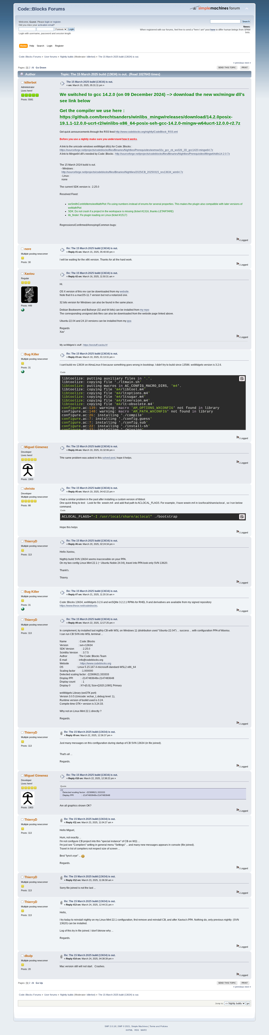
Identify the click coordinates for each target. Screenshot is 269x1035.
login (47, 22)
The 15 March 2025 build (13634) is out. (89, 81)
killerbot (91, 56)
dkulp (28, 956)
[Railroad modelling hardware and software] (22, 372)
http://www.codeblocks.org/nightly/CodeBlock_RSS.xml (146, 131)
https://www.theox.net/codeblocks (78, 605)
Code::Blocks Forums (41, 9)
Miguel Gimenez (36, 447)
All (33, 67)
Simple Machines (139, 1026)
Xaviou (29, 273)
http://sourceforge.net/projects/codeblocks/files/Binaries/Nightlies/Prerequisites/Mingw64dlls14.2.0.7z (172, 153)
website (124, 291)
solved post (108, 457)
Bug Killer (31, 354)
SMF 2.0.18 (110, 1026)
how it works (129, 139)
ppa (129, 320)
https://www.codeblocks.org (95, 663)
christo (29, 488)
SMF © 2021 (124, 1026)
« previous (238, 62)
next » (248, 62)
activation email (45, 25)
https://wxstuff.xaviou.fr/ (95, 345)
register (57, 22)
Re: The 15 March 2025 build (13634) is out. (92, 248)
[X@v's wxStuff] (22, 310)
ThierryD (30, 541)
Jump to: (219, 1003)
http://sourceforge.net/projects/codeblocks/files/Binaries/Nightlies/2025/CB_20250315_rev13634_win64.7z (122, 172)
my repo (144, 309)
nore (27, 249)
